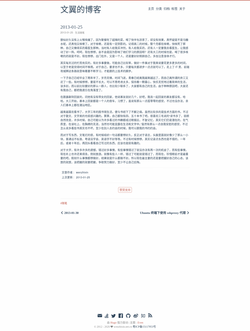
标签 (174, 9)
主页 (151, 9)
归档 (167, 9)
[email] (99, 315)
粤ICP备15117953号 (144, 326)
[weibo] (135, 316)
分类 (159, 9)
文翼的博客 (80, 10)
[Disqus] (125, 264)
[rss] (150, 316)
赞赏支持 (125, 190)
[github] (128, 316)
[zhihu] (143, 316)
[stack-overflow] (107, 316)
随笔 (64, 203)
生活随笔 (79, 32)
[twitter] (113, 316)
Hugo (113, 322)
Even (140, 322)
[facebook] (120, 316)
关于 (182, 9)
